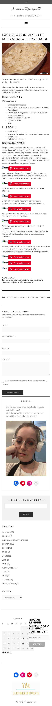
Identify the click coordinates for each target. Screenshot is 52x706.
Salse (4, 576)
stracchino (30, 282)
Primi (13, 278)
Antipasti (6, 532)
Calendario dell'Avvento (13, 540)
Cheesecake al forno (16, 298)
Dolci (4, 548)
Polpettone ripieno (37, 298)
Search (26, 514)
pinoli (20, 282)
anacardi (9, 280)
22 (23, 643)
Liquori (5, 556)
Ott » (9, 652)
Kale (17, 702)
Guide (4, 552)
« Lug (4, 652)
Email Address (8, 337)
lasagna (33, 280)
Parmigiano (13, 282)
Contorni (6, 544)
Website (5, 348)
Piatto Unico (7, 568)
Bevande (6, 536)
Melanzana (5, 282)
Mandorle (39, 280)
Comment (6, 360)
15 (23, 638)
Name (4, 325)
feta (13, 280)
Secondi (5, 580)
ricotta (24, 282)
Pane (4, 564)
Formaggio (18, 280)
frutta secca (26, 280)
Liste (4, 560)
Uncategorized (9, 584)
